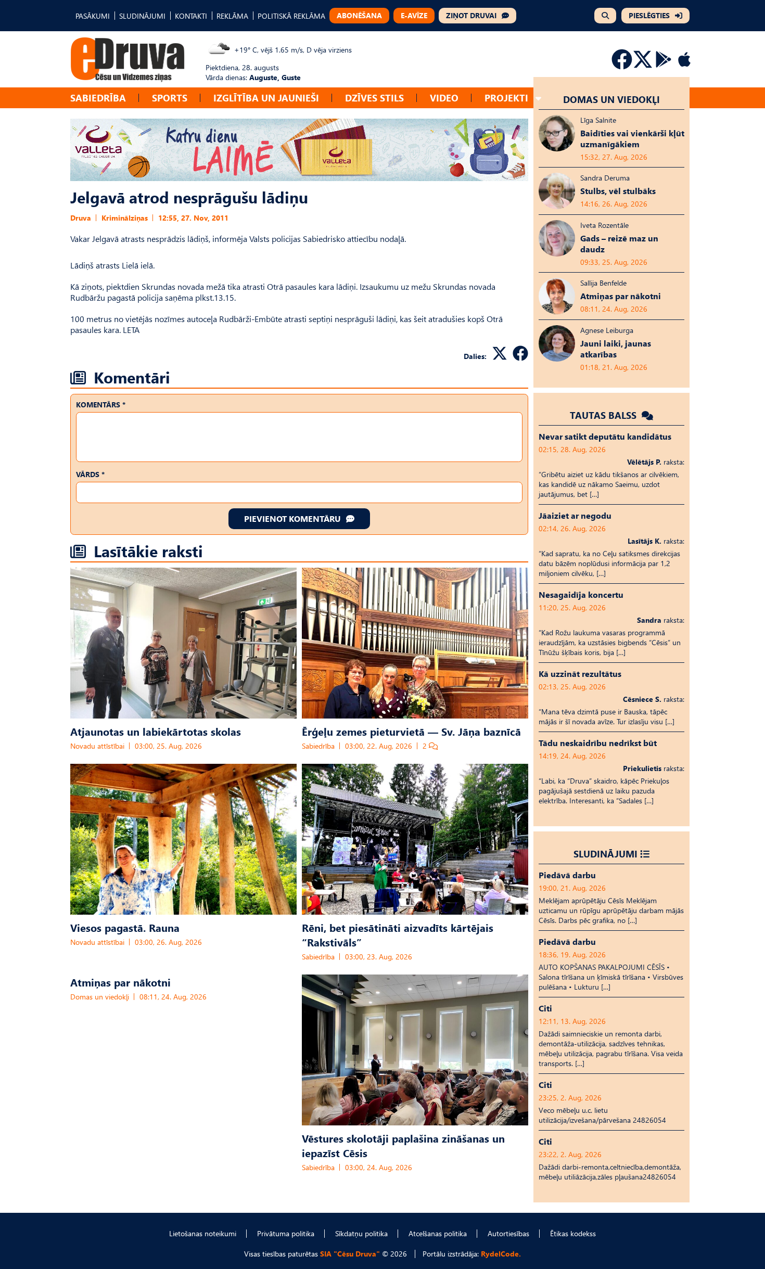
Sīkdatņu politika (361, 1233)
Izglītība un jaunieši (266, 97)
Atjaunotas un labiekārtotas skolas (155, 731)
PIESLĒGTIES (649, 15)
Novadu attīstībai (97, 746)
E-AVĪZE (414, 15)
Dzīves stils (374, 97)
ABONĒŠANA (359, 15)
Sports (169, 97)
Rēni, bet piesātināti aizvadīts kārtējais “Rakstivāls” (397, 934)
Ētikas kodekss (573, 1233)
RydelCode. (501, 1254)
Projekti (506, 97)
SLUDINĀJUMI (142, 16)
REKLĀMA (232, 16)
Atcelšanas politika (438, 1233)
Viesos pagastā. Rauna (125, 927)
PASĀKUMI (92, 16)
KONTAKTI (191, 16)
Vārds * (90, 474)
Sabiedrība (98, 97)
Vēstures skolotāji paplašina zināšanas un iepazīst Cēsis (403, 1145)
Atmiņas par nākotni (120, 982)
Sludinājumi (605, 853)
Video (444, 97)
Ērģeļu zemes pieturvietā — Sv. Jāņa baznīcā (411, 731)
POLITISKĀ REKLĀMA (291, 16)
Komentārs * (100, 404)
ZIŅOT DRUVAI (471, 15)
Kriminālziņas (124, 218)
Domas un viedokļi (99, 997)
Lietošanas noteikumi (202, 1233)
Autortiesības (508, 1233)
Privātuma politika (285, 1233)
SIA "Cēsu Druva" (350, 1254)
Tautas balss (604, 414)
